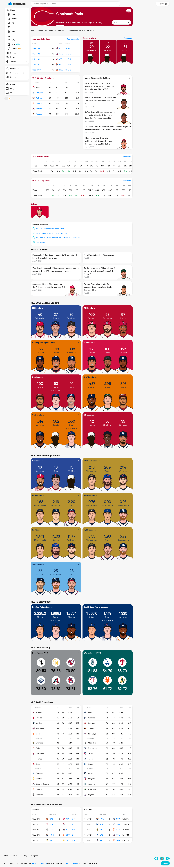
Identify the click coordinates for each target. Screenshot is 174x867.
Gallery (13, 77)
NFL (13, 40)
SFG (68, 835)
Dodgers (39, 92)
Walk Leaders (38, 564)
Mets (38, 733)
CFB (13, 27)
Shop (12, 92)
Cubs (38, 748)
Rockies (39, 794)
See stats (127, 156)
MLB (14, 14)
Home (7, 855)
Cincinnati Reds (69, 13)
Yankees (91, 717)
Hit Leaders (89, 342)
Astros (39, 98)
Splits (91, 22)
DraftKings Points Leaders (96, 607)
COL (52, 829)
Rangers (91, 778)
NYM (118, 829)
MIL (51, 840)
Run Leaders (37, 377)
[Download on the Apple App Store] (156, 858)
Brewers (39, 742)
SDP (68, 840)
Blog (12, 88)
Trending (23, 855)
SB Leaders (89, 415)
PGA (14, 44)
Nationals (40, 728)
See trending (41, 242)
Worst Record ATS (92, 653)
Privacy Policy (72, 863)
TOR (118, 824)
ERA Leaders (38, 495)
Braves (39, 108)
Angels (91, 794)
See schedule (73, 39)
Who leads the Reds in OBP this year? (52, 233)
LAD (101, 835)
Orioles (91, 728)
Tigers (90, 758)
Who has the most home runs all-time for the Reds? (58, 237)
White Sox (92, 742)
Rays (90, 712)
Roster (85, 22)
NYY (118, 819)
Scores (13, 52)
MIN (67, 819)
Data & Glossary (17, 72)
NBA (14, 31)
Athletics (92, 789)
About (13, 84)
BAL (51, 819)
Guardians (92, 748)
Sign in (161, 3)
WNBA (14, 18)
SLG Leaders (38, 415)
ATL (61, 48)
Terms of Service (39, 863)
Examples (14, 68)
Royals (90, 764)
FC (13, 23)
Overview (60, 22)
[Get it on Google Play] (162, 858)
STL (68, 824)
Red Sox (91, 723)
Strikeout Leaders (92, 460)
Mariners (91, 784)
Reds (38, 764)
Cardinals (40, 753)
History (99, 22)
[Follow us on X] (168, 858)
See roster (128, 38)
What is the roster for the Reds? (50, 228)
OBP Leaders (90, 377)
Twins (90, 753)
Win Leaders (37, 460)
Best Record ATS (40, 653)
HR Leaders (37, 308)
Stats (68, 22)
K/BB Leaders (90, 529)
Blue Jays (92, 733)
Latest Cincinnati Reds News (97, 78)
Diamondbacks (42, 784)
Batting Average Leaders (43, 342)
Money (14, 48)
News (12, 57)
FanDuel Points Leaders (43, 607)
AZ (67, 829)
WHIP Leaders (90, 495)
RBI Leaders (89, 308)
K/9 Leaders (37, 529)
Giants (39, 103)
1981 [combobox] (116, 22)
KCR (101, 824)
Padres (39, 114)
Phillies (39, 717)
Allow (165, 863)
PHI (51, 824)
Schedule (76, 22)
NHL (14, 35)
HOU (61, 64)
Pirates (39, 758)
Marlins (39, 723)
